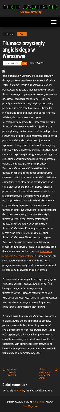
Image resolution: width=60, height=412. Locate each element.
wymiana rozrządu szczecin (11, 372)
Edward (39, 63)
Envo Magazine (30, 406)
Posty (22, 34)
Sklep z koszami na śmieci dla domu (45, 373)
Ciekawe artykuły (30, 12)
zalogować (19, 390)
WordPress (38, 401)
